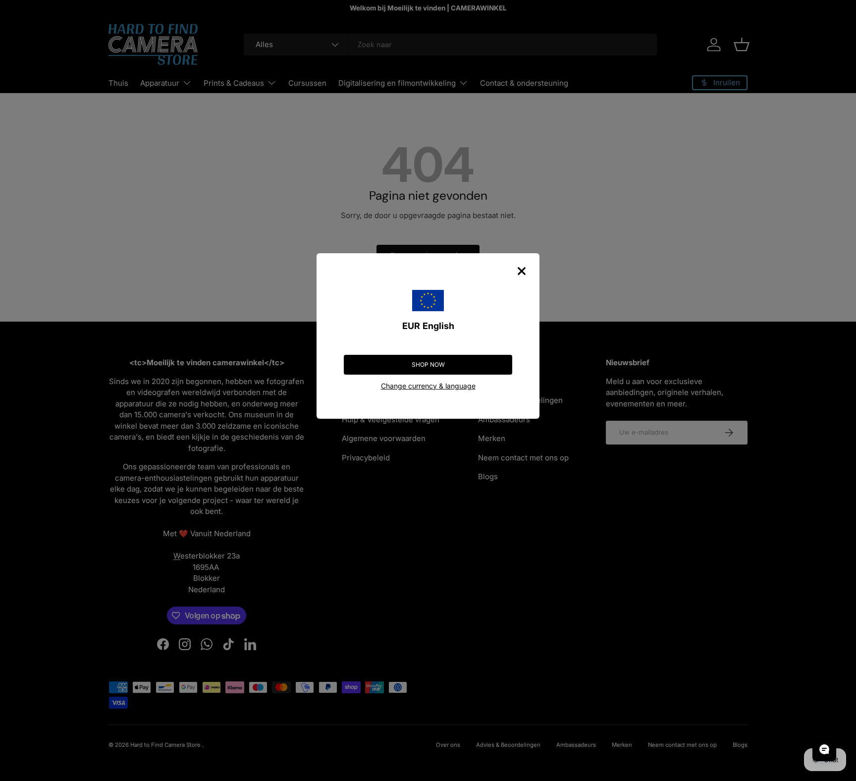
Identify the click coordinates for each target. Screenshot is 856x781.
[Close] (522, 271)
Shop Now (428, 364)
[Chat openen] (824, 749)
